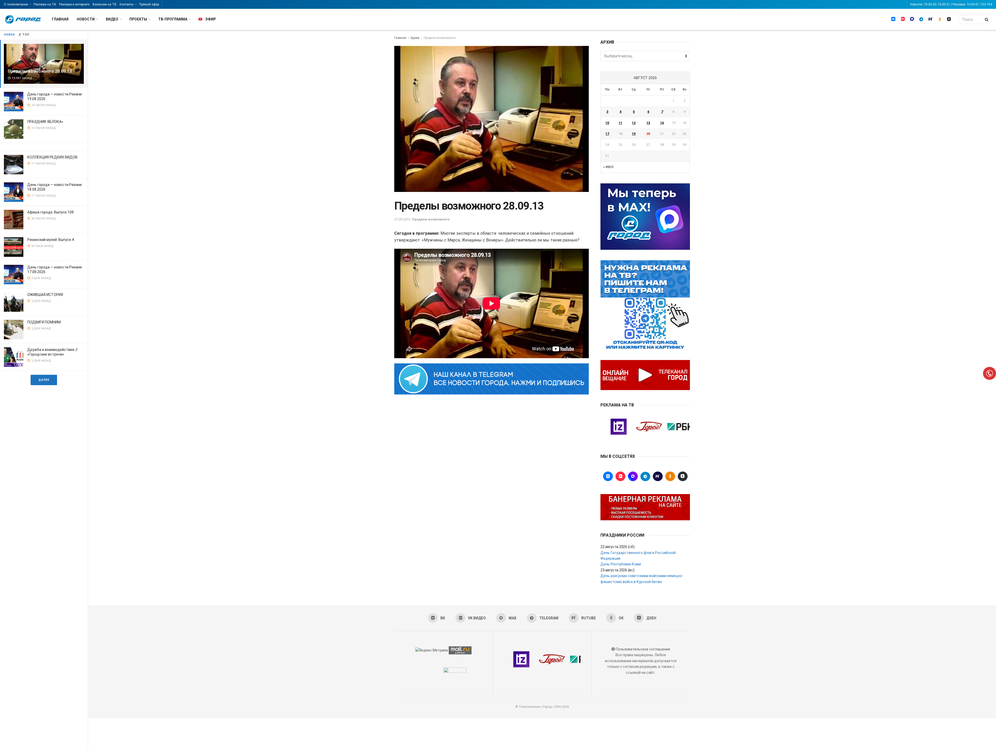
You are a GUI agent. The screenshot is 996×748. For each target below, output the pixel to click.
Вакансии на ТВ (104, 4)
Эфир (210, 19)
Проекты (138, 19)
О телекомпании (16, 4)
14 (662, 123)
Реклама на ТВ (45, 4)
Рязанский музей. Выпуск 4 (50, 240)
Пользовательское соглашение (643, 649)
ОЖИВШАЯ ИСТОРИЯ (45, 295)
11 (620, 123)
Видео (112, 19)
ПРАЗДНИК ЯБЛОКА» (45, 122)
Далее (43, 380)
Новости (86, 19)
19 (633, 134)
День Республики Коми (620, 564)
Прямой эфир (149, 4)
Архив (415, 38)
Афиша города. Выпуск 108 (50, 212)
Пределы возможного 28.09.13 (40, 71)
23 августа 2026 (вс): (617, 570)
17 (607, 134)
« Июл (608, 167)
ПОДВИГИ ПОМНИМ (44, 322)
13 (648, 123)
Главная (60, 19)
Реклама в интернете (74, 4)
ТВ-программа (172, 19)
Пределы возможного (440, 38)
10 (607, 123)
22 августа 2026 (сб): (617, 547)
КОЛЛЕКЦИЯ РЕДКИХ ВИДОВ (52, 157)
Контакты (127, 4)
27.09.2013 (402, 219)
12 (633, 123)
